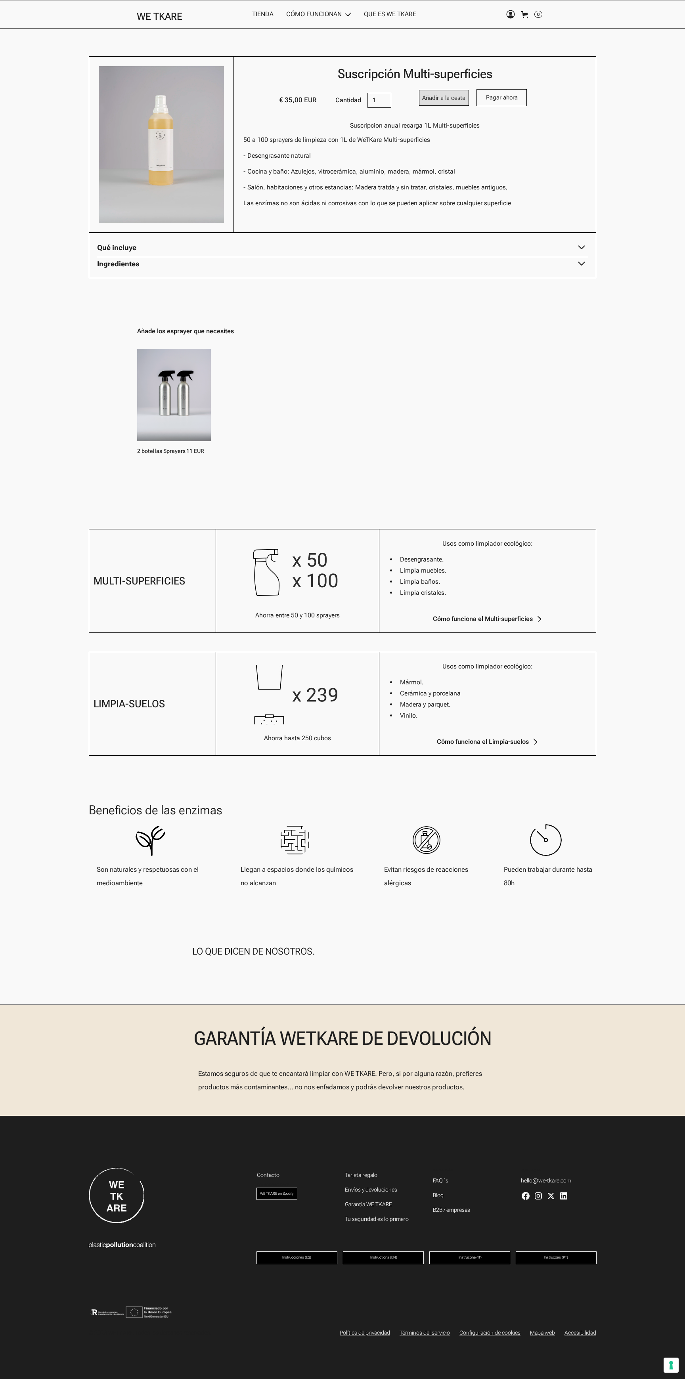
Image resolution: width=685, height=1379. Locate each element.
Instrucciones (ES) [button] (296, 1257)
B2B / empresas (451, 1210)
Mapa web (542, 1332)
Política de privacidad (365, 1332)
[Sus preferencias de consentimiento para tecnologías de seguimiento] (671, 1365)
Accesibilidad (580, 1332)
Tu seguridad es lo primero (377, 1219)
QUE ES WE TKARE (390, 14)
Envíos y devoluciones (371, 1189)
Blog (438, 1195)
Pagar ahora (502, 97)
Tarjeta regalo (361, 1175)
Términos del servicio (425, 1332)
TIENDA (263, 14)
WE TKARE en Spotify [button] (277, 1194)
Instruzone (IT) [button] (470, 1257)
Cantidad (348, 100)
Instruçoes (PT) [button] (556, 1257)
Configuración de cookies (489, 1332)
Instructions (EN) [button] (383, 1257)
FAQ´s (440, 1180)
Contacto (268, 1175)
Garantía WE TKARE (368, 1204)
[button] (319, 14)
